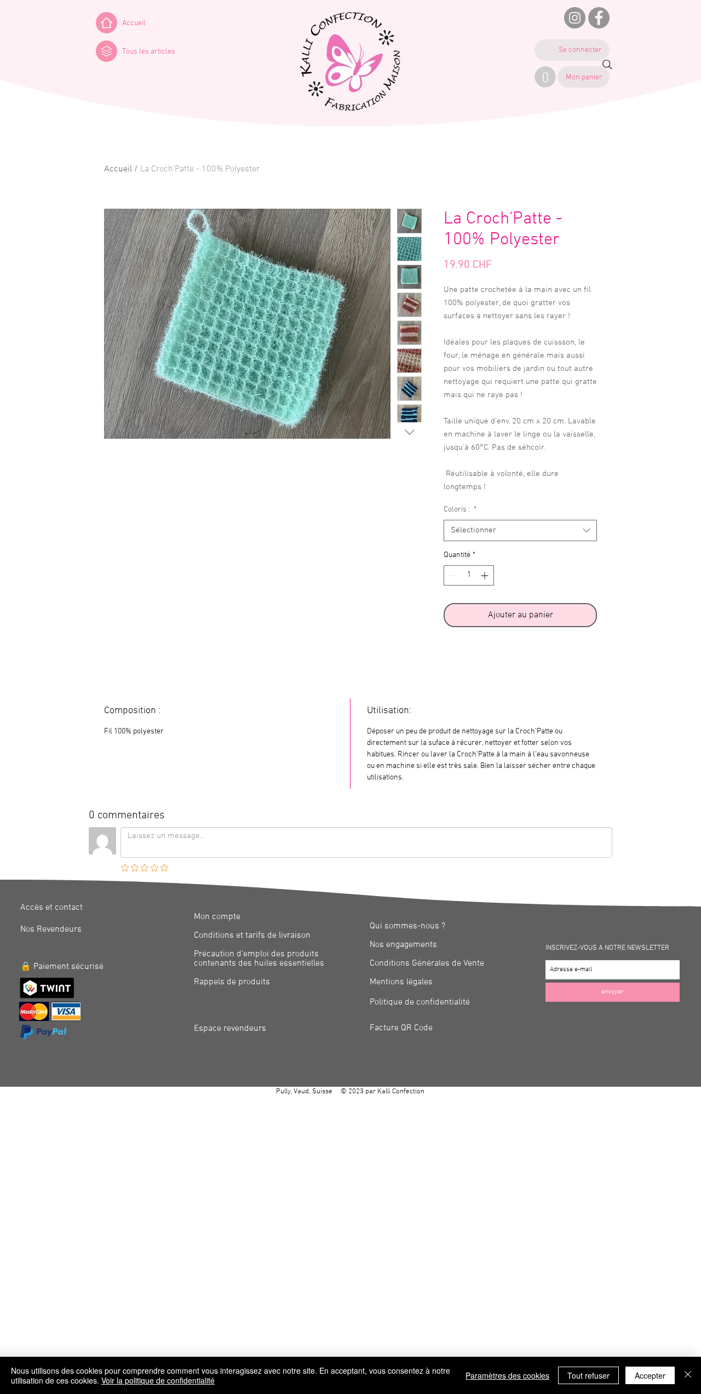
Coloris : (460, 509)
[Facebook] (599, 17)
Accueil (118, 169)
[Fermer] (687, 1375)
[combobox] (520, 530)
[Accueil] (106, 22)
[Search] (607, 64)
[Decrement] (452, 575)
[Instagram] (574, 17)
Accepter (650, 1375)
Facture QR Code (401, 1028)
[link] (545, 77)
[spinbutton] (469, 575)
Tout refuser (588, 1375)
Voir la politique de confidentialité (158, 1380)
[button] (106, 51)
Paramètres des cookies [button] (507, 1375)
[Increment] (485, 575)
